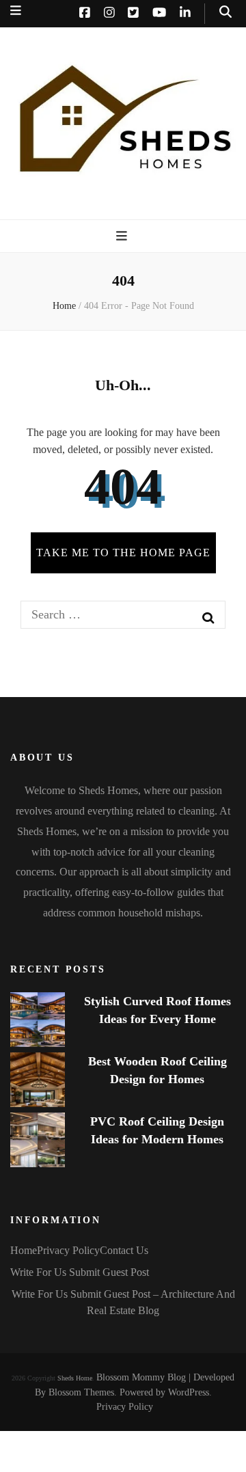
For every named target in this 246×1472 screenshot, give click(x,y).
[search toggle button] (225, 11)
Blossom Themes (81, 1392)
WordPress (188, 1392)
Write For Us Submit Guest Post (79, 1272)
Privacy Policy (68, 1250)
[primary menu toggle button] (123, 236)
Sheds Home (74, 1378)
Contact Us (124, 1250)
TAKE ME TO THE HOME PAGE (123, 552)
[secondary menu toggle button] (15, 10)
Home (23, 1250)
